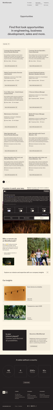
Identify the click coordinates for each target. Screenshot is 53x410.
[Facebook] (34, 406)
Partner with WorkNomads (44, 397)
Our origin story (17, 394)
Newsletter (17, 398)
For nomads (29, 2)
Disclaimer (20, 406)
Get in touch (46, 5)
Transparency (46, 2)
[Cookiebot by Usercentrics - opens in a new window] (44, 191)
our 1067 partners (10, 196)
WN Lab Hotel (42, 394)
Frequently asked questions (20, 397)
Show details (44, 214)
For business (29, 5)
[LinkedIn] (28, 406)
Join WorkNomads (30, 398)
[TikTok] (36, 406)
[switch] (20, 211)
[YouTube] (32, 406)
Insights (37, 5)
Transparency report (18, 395)
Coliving (28, 394)
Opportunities (38, 2)
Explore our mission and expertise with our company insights (24, 272)
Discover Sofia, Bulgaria (31, 395)
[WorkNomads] (7, 2)
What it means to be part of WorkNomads (10, 253)
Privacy (16, 406)
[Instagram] (30, 406)
